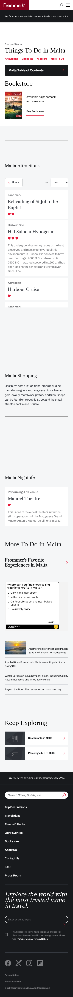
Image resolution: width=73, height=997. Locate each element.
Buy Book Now (35, 111)
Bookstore (12, 841)
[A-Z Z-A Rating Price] (53, 184)
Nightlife (42, 59)
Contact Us (12, 858)
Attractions (11, 59)
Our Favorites (14, 832)
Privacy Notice (12, 975)
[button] (68, 5)
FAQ (8, 866)
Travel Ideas (13, 815)
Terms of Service (13, 981)
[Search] (63, 795)
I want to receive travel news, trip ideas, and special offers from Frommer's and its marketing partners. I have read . (38, 935)
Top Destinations (16, 807)
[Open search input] (61, 5)
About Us (11, 849)
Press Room (13, 875)
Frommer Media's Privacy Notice (32, 939)
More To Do (57, 59)
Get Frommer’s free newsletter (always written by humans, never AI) (36, 16)
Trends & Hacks (15, 824)
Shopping (27, 59)
